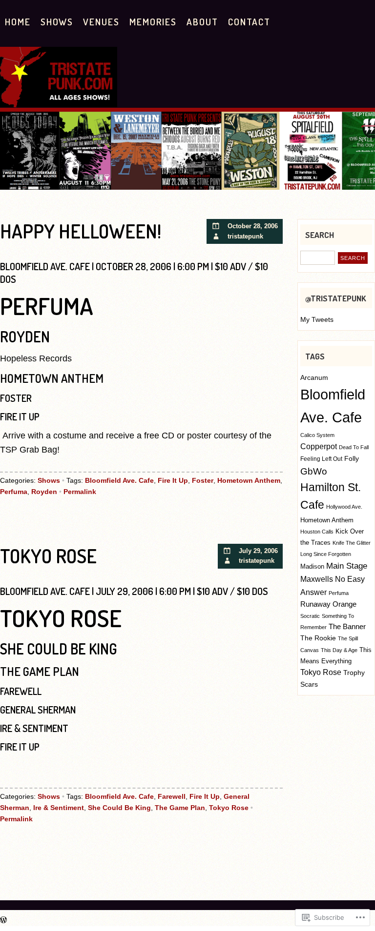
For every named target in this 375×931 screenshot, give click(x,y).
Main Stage (346, 566)
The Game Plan (180, 808)
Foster (202, 480)
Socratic (310, 616)
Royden (44, 491)
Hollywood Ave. (344, 507)
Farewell (172, 796)
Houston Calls (316, 532)
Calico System (317, 435)
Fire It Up (173, 480)
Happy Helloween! (80, 231)
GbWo (313, 471)
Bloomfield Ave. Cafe (119, 480)
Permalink (79, 491)
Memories (153, 22)
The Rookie (318, 638)
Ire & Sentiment (58, 808)
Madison (312, 566)
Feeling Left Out (321, 459)
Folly (351, 458)
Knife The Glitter (352, 543)
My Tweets (316, 319)
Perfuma (13, 491)
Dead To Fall (354, 447)
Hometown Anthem (248, 480)
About (202, 22)
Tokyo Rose (48, 556)
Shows (57, 22)
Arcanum (314, 377)
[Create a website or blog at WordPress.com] (3, 920)
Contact (249, 22)
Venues (101, 22)
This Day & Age (339, 650)
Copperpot (318, 446)
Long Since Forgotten (325, 554)
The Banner (347, 627)
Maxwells (316, 578)
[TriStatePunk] (58, 104)
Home (18, 22)
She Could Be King (119, 808)
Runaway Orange (328, 604)
